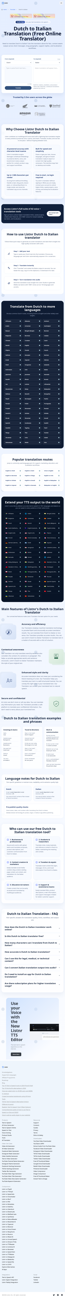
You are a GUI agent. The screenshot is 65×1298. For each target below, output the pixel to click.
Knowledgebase (7, 1072)
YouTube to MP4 (39, 1144)
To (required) (37, 59)
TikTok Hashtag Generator (10, 1169)
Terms (35, 1133)
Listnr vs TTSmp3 (7, 1192)
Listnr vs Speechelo (8, 1194)
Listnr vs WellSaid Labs (9, 1214)
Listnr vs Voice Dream (9, 1229)
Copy (58, 59)
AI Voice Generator (8, 1125)
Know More (16, 1054)
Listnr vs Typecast (7, 1224)
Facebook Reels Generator (10, 1151)
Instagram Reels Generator (10, 1154)
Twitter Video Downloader (42, 1159)
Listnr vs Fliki (6, 1202)
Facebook (37, 1277)
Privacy (36, 1130)
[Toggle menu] (61, 3)
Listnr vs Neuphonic (8, 1232)
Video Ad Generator (8, 1146)
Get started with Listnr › (53, 213)
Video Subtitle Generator (10, 1156)
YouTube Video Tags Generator (12, 1174)
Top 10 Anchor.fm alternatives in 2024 (14, 1088)
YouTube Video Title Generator (12, 1176)
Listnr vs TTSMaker (8, 1254)
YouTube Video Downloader (42, 1141)
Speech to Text (6, 1130)
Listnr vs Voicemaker (8, 1197)
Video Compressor (39, 1171)
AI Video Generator (8, 1149)
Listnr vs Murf (6, 1199)
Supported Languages (9, 1075)
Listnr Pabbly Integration (10, 1282)
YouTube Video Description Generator (14, 1179)
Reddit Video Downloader (42, 1166)
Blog (3, 1083)
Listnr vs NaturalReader (9, 1219)
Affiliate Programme (8, 1078)
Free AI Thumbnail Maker (42, 1161)
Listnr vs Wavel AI (7, 1237)
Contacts (36, 1125)
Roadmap (5, 1080)
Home (5, 9)
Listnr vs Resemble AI (9, 1222)
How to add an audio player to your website (16, 1115)
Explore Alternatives (8, 1267)
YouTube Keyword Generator (11, 1181)
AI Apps (4, 1269)
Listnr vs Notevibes (8, 1204)
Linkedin (36, 1282)
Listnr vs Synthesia (8, 1217)
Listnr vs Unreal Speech (9, 1239)
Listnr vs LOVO (6, 1264)
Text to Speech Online (9, 1128)
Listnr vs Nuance (7, 1234)
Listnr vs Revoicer (7, 1227)
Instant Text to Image (40, 1179)
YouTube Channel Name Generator (13, 1161)
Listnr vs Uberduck (8, 1209)
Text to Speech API (8, 1277)
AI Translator (6, 1140)
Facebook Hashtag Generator (11, 1166)
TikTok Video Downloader (42, 1154)
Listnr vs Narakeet (8, 1249)
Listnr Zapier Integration (10, 1280)
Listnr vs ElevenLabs (8, 1212)
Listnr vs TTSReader (8, 1244)
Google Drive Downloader (42, 1164)
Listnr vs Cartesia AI (8, 1247)
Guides (36, 1128)
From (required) (9, 59)
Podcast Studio (7, 1135)
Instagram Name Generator (11, 1164)
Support (36, 1123)
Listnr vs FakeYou (7, 1207)
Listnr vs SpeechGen (8, 1252)
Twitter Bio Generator (9, 1171)
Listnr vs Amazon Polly (9, 1242)
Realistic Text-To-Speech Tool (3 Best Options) (16, 1107)
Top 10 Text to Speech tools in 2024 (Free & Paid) (17, 1086)
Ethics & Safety (38, 1135)
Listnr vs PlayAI (7, 1189)
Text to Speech (6, 1123)
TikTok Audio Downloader (42, 1156)
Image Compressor (40, 1174)
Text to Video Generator (9, 1159)
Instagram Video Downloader (43, 1151)
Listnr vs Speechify (8, 1262)
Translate (12, 9)
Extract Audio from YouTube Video (44, 1146)
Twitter (36, 1280)
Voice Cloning (6, 1133)
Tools (3, 1138)
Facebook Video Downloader (43, 1149)
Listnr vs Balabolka (8, 1259)
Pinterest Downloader (41, 1169)
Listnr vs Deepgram (8, 1257)
